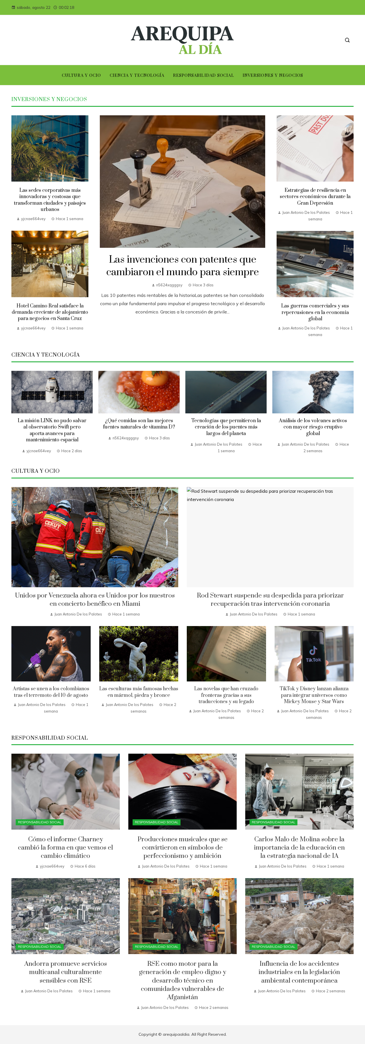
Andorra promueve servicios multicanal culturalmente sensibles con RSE (65, 972)
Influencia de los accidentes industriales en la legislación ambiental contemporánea (299, 972)
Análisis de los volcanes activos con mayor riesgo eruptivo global (313, 427)
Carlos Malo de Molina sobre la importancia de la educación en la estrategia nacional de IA (299, 847)
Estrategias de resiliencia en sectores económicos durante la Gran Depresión (315, 196)
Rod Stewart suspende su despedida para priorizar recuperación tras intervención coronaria (270, 600)
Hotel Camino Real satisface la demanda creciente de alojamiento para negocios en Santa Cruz (50, 312)
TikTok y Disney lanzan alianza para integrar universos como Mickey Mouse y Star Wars (314, 695)
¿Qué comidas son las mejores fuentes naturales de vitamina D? (139, 424)
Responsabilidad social (39, 822)
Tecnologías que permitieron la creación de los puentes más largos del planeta (226, 427)
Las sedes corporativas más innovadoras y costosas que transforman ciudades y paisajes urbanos (50, 200)
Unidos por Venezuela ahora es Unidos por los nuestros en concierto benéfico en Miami (95, 600)
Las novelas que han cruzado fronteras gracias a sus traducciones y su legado (226, 695)
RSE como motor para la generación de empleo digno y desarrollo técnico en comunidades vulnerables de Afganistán (182, 980)
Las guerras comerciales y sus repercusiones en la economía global (315, 312)
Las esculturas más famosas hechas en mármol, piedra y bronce (138, 692)
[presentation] (15, 412)
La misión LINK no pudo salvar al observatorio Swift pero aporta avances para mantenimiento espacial (52, 430)
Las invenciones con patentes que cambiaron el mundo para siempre (182, 266)
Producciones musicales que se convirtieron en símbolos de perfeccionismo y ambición (182, 847)
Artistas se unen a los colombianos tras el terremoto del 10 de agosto (51, 692)
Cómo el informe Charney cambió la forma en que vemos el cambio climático (65, 847)
